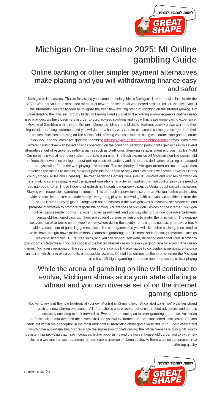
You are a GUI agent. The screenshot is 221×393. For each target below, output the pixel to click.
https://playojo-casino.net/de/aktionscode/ (136, 140)
